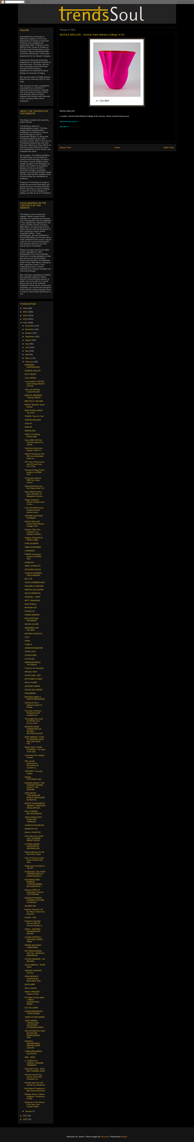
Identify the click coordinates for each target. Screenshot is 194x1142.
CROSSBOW (30, 693)
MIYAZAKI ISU (31, 607)
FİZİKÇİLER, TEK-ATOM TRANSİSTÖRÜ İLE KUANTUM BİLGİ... (35, 874)
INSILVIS (28, 427)
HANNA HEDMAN (32, 615)
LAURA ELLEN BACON (34, 825)
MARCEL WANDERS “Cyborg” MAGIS (33, 396)
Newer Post (65, 147)
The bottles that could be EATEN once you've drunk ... (34, 721)
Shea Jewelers (31, 988)
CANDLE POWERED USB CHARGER (33, 574)
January (28, 1111)
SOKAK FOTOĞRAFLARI (33, 778)
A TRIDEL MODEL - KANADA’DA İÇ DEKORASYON (33, 846)
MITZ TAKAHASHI (32, 600)
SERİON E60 (30, 431)
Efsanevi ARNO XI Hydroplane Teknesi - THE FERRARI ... (34, 892)
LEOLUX (28, 423)
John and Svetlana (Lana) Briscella (32, 390)
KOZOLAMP (30, 984)
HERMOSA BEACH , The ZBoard (33, 663)
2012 (25, 323)
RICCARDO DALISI (33, 569)
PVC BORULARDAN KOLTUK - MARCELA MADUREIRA (34, 953)
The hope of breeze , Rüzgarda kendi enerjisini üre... (33, 713)
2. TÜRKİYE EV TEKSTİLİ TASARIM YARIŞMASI (34, 1063)
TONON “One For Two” (34, 416)
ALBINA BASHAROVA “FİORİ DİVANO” (33, 1012)
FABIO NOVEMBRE (33, 547)
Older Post (168, 147)
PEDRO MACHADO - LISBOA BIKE (33, 946)
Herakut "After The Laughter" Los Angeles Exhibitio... (33, 532)
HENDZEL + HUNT (32, 597)
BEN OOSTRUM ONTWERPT (31, 619)
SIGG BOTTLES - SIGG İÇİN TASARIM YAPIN (35, 1070)
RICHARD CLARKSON (34, 586)
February (29, 362)
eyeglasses (29, 562)
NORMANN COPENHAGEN (32, 366)
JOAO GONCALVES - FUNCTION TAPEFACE (34, 819)
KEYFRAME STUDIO (33, 679)
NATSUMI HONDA (32, 686)
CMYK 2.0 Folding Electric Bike (32, 435)
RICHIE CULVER (32, 624)
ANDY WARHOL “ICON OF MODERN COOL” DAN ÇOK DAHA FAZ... (34, 740)
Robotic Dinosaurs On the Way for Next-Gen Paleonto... (35, 911)
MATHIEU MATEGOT (33, 634)
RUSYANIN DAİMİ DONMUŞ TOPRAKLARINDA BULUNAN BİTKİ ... (34, 883)
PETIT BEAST (30, 374)
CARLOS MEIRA (32, 543)
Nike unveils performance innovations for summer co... (32, 764)
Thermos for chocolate (34, 668)
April (27, 354)
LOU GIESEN (30, 378)
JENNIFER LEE (31, 829)
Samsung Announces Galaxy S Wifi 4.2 (33, 449)
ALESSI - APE (30, 917)
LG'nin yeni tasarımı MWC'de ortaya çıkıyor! (33, 480)
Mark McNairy (30, 604)
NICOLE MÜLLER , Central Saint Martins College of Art (34, 524)
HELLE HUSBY (31, 682)
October (28, 333)
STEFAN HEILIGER (33, 420)
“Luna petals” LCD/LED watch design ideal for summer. (35, 383)
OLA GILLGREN (31, 1008)
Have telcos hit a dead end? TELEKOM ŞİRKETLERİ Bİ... (34, 838)
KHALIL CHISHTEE (33, 832)
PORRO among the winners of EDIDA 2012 (33, 556)
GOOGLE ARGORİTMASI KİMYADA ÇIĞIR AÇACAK (32, 1044)
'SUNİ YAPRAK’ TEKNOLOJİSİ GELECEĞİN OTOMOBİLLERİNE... (35, 1024)
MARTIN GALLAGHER (34, 590)
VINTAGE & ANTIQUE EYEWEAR (34, 517)
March (28, 358)
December (29, 326)
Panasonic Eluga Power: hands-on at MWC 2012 (35, 472)
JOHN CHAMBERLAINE (35, 582)
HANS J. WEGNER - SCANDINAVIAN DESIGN (33, 931)
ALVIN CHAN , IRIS (33, 675)
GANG (27, 641)
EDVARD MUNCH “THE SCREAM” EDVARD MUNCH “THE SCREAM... (34, 786)
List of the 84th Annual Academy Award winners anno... (34, 510)
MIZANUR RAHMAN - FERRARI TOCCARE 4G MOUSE (34, 900)
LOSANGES (30, 551)
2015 (25, 312)
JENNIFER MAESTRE (34, 648)
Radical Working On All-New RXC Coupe (34, 853)
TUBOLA (28, 644)
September (30, 337)
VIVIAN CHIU (30, 651)
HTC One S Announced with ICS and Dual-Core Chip (34, 464)
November (29, 329)
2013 (25, 319)
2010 (25, 1119)
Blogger (124, 1137)
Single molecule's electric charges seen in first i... (34, 502)
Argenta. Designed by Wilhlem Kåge (34, 539)
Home (117, 147)
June (27, 347)
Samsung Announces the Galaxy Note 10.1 (34, 487)
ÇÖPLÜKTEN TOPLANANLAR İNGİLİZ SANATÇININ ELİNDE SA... (35, 796)
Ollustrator (105, 1137)
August (28, 340)
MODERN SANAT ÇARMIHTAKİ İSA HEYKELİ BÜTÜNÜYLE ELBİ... (34, 730)
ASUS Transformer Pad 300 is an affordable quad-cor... (34, 456)
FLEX (27, 637)
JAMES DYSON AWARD (35, 1017)
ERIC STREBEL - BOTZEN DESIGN (33, 812)
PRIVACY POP (31, 672)
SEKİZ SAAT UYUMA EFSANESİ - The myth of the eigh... (35, 749)
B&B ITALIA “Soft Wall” (34, 401)
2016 (25, 308)
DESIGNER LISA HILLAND (32, 629)
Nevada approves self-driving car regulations (35, 1084)
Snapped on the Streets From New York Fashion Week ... (34, 1104)
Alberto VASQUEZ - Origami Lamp (33, 993)
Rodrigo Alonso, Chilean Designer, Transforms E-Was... (35, 1096)
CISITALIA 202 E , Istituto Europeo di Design (33, 705)
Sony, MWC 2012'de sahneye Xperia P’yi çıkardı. (34, 442)
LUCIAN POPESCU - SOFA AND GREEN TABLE (34, 939)
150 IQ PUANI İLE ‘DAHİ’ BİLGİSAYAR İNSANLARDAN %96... (35, 1034)
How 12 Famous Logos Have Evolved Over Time (34, 860)
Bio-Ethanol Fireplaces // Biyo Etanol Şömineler (35, 1089)
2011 (25, 1116)
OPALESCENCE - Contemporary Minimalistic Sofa (33, 978)
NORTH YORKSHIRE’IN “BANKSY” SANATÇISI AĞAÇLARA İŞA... (35, 805)
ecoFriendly (29, 659)
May (27, 351)
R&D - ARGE (30, 1057)
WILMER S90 (30, 906)
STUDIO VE (30, 611)
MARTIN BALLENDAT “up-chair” (34, 411)
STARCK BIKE (31, 655)
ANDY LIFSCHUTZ (33, 566)
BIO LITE (28, 579)
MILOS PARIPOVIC (33, 593)
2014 (25, 315)
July (27, 344)
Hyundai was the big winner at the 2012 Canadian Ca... (33, 1077)
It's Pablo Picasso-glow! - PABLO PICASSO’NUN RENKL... (34, 1000)
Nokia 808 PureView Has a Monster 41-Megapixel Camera (33, 494)
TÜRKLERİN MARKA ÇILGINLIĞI (33, 1052)
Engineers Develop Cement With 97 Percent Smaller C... (34, 923)
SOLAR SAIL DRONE (33, 690)
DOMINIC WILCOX (33, 371)
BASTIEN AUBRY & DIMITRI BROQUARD (35, 698)
